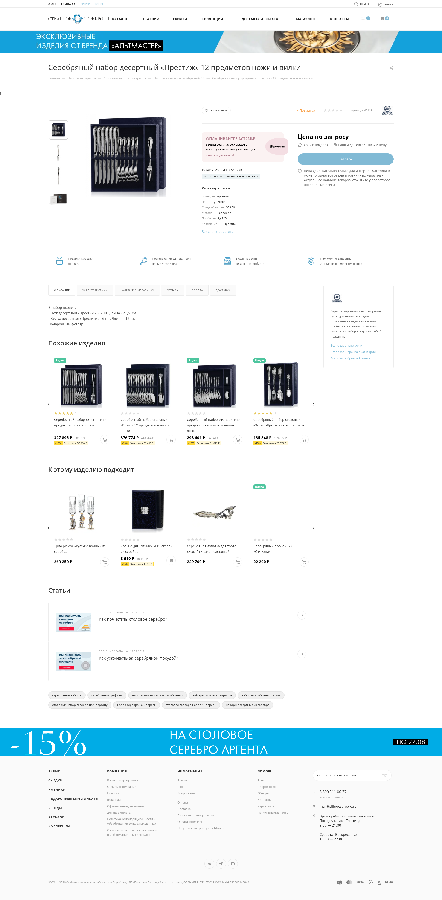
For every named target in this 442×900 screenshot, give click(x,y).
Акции (54, 771)
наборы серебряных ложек (261, 695)
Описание (62, 290)
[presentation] (48, 404)
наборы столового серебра (212, 695)
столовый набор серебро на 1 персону (80, 705)
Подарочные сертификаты (73, 799)
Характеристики (94, 290)
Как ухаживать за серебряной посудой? (138, 658)
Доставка (223, 290)
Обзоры (263, 793)
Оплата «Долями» (190, 822)
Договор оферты (119, 812)
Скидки (55, 780)
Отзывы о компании (121, 787)
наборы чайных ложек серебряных (157, 695)
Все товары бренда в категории (353, 352)
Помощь (265, 771)
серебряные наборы (67, 695)
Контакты (264, 800)
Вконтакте (209, 864)
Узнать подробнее (218, 155)
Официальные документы (126, 806)
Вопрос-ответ (187, 793)
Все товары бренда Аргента (350, 358)
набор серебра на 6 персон (136, 705)
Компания (117, 771)
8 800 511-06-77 (61, 4)
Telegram (221, 864)
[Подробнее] (301, 615)
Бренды (55, 808)
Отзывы (173, 290)
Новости (113, 793)
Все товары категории (346, 345)
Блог (180, 787)
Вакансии (114, 800)
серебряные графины (106, 695)
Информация (190, 771)
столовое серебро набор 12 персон (191, 705)
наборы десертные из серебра (247, 705)
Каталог (56, 817)
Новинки (57, 789)
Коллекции (59, 826)
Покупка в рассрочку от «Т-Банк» (200, 828)
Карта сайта (266, 806)
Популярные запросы (273, 812)
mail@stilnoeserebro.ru (338, 806)
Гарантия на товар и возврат (197, 815)
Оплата (197, 290)
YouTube (233, 864)
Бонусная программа (122, 780)
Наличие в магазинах (137, 290)
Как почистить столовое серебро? (133, 619)
